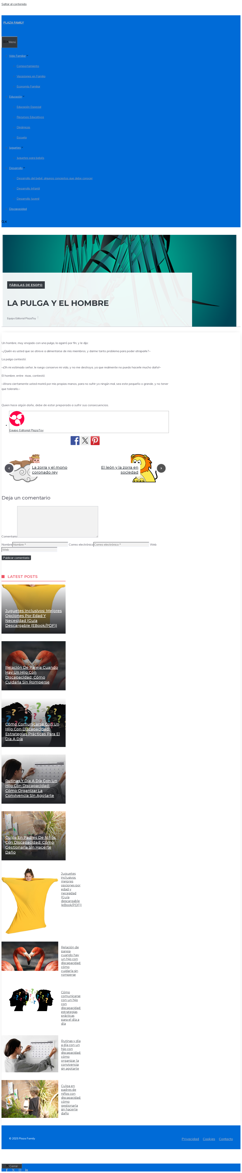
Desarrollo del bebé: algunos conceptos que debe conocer (55, 178)
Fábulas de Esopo (26, 285)
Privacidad (190, 1139)
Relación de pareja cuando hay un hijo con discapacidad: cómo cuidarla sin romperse (71, 961)
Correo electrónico (81, 544)
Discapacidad (18, 209)
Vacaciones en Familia (31, 76)
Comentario (9, 536)
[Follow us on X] (13, 1170)
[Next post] (161, 468)
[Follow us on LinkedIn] (26, 1170)
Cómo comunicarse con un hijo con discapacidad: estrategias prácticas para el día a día (71, 1008)
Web (153, 544)
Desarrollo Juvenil (28, 198)
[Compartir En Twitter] (85, 440)
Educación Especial (29, 107)
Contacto (226, 1139)
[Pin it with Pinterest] (95, 440)
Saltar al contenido (14, 4)
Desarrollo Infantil (28, 188)
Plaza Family (13, 22)
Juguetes (15, 147)
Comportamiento (28, 66)
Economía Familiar (28, 86)
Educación (15, 96)
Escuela (22, 137)
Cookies (209, 1139)
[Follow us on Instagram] (20, 1170)
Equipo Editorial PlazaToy (26, 430)
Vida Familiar (17, 56)
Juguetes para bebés (30, 158)
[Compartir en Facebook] (75, 440)
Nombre (7, 544)
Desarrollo (16, 168)
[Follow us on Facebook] (6, 1170)
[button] (4, 222)
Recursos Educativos (30, 117)
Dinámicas (23, 127)
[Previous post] (9, 468)
